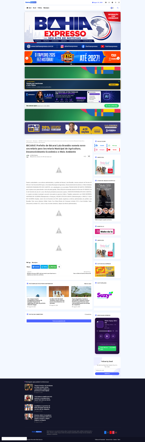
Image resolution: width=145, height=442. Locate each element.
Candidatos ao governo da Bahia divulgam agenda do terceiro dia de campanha (42, 407)
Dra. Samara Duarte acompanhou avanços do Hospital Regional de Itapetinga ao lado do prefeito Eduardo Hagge (36, 301)
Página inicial (29, 141)
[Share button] (59, 267)
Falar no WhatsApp (112, 106)
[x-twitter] (116, 2)
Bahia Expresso (39, 439)
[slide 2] (72, 64)
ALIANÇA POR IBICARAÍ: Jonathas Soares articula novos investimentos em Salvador (57, 301)
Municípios (46, 8)
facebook (102, 145)
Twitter (45, 267)
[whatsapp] (109, 2)
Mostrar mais (87, 283)
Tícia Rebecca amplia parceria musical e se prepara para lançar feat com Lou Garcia (43, 398)
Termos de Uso (109, 439)
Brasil (34, 8)
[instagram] (119, 2)
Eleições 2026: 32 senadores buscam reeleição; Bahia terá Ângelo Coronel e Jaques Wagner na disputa (43, 417)
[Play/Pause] (107, 336)
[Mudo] (97, 331)
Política (40, 8)
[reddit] (116, 432)
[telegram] (112, 2)
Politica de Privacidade (100, 439)
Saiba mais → (113, 84)
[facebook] (106, 2)
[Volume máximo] (113, 331)
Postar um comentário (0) (59, 321)
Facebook (37, 267)
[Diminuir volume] (101, 336)
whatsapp (114, 145)
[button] (117, 7)
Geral (30, 8)
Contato (115, 439)
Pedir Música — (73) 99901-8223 (108, 348)
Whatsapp (53, 267)
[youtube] (111, 432)
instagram (102, 149)
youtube (114, 149)
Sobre (119, 439)
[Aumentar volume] (113, 336)
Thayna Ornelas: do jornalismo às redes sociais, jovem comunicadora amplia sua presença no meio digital (43, 388)
